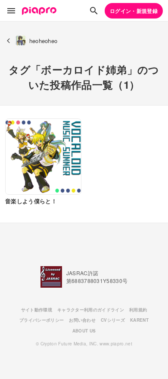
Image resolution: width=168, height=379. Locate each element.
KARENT (139, 320)
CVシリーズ (113, 320)
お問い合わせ (82, 320)
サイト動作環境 (36, 310)
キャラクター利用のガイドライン (90, 310)
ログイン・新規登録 (134, 11)
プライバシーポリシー (41, 320)
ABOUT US (84, 331)
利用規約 (138, 310)
